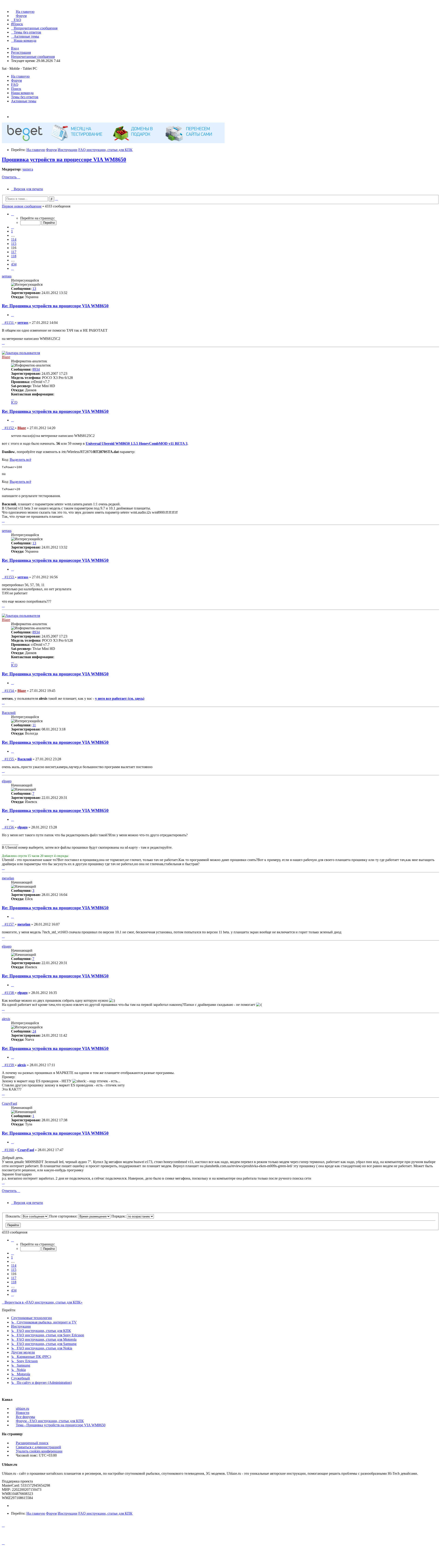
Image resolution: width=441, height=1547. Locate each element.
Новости (22, 1413)
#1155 (9, 759)
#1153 (9, 577)
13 (34, 289)
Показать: (14, 1216)
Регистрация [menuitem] (21, 52)
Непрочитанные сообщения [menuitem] (33, 57)
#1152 (9, 428)
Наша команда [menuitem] (22, 93)
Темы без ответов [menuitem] (24, 97)
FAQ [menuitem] (14, 85)
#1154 (9, 691)
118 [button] (13, 256)
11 (34, 725)
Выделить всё (20, 460)
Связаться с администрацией (38, 1447)
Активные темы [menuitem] (23, 101)
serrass (6, 276)
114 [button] (13, 239)
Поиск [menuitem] (16, 89)
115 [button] (13, 244)
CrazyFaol (9, 1103)
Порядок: (119, 1216)
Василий (9, 713)
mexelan (8, 878)
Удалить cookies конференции (39, 1451)
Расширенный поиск (32, 1443)
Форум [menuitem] (16, 80)
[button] (12, 214)
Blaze (6, 357)
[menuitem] (22, 12)
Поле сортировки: (63, 1216)
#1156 (9, 827)
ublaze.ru (22, 1408)
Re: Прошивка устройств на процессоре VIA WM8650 (55, 305)
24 (34, 1031)
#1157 (9, 924)
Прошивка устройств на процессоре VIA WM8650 (64, 159)
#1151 (9, 323)
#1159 (9, 1065)
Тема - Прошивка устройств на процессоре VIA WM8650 (60, 1425)
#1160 (9, 1150)
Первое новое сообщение (22, 206)
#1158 (9, 993)
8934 (36, 369)
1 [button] (12, 231)
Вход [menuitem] (15, 48)
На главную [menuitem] (20, 76)
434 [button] (14, 264)
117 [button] (13, 252)
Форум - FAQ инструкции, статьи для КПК (50, 1421)
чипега (27, 169)
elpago (6, 781)
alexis (6, 1019)
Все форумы (25, 1417)
